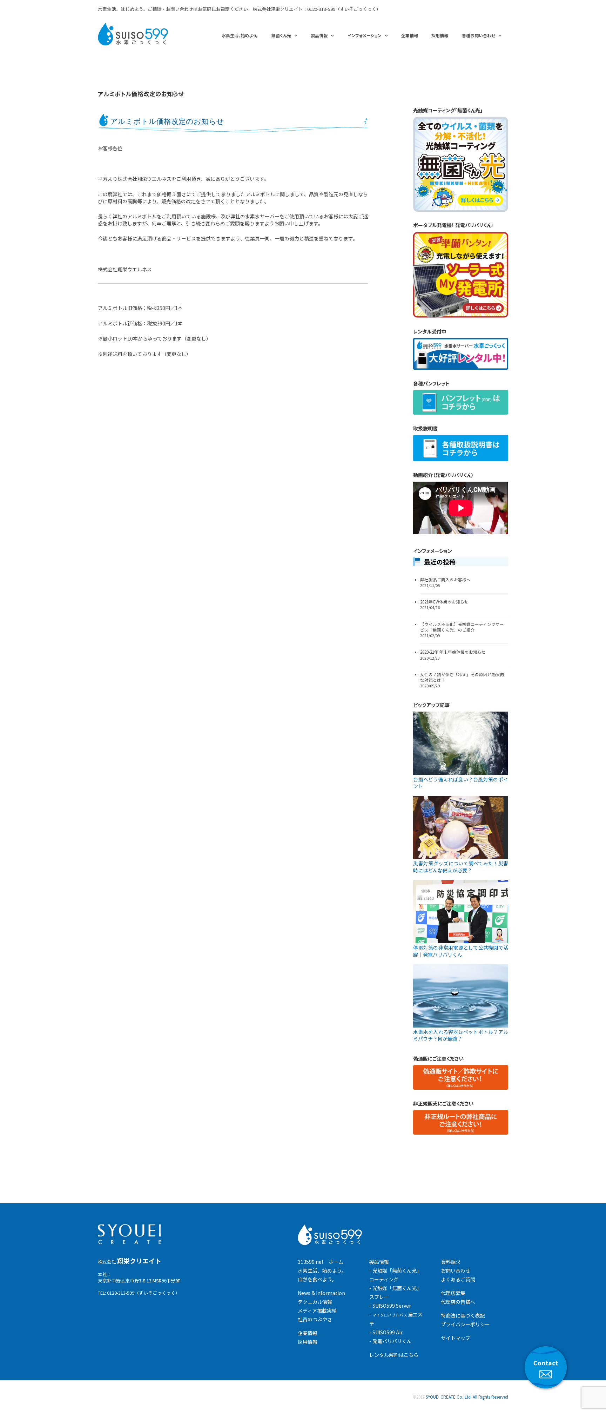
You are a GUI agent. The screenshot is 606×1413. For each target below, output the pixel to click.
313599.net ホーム (320, 1261)
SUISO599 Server (391, 1305)
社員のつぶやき (315, 1319)
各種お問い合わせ (478, 35)
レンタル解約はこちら (393, 1354)
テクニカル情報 (315, 1301)
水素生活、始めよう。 (240, 35)
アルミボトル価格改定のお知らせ (141, 94)
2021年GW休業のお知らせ (444, 602)
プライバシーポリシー (465, 1324)
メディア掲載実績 (317, 1310)
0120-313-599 (321, 9)
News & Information (321, 1292)
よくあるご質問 (458, 1279)
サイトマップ (455, 1337)
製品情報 (319, 35)
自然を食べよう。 (317, 1279)
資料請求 (450, 1261)
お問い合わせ (455, 1270)
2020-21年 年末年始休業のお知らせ (453, 652)
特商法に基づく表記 (463, 1315)
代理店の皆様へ (458, 1301)
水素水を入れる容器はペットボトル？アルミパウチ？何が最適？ (460, 1035)
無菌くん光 (281, 35)
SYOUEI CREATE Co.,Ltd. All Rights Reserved (467, 1397)
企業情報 (409, 35)
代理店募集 (453, 1292)
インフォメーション (365, 35)
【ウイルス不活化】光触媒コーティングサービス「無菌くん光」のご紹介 (462, 627)
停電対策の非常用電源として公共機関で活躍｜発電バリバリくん (460, 951)
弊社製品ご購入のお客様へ (445, 579)
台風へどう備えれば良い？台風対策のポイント (460, 783)
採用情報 (439, 35)
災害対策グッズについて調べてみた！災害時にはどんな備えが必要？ (460, 867)
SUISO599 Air (387, 1332)
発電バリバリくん (392, 1341)
